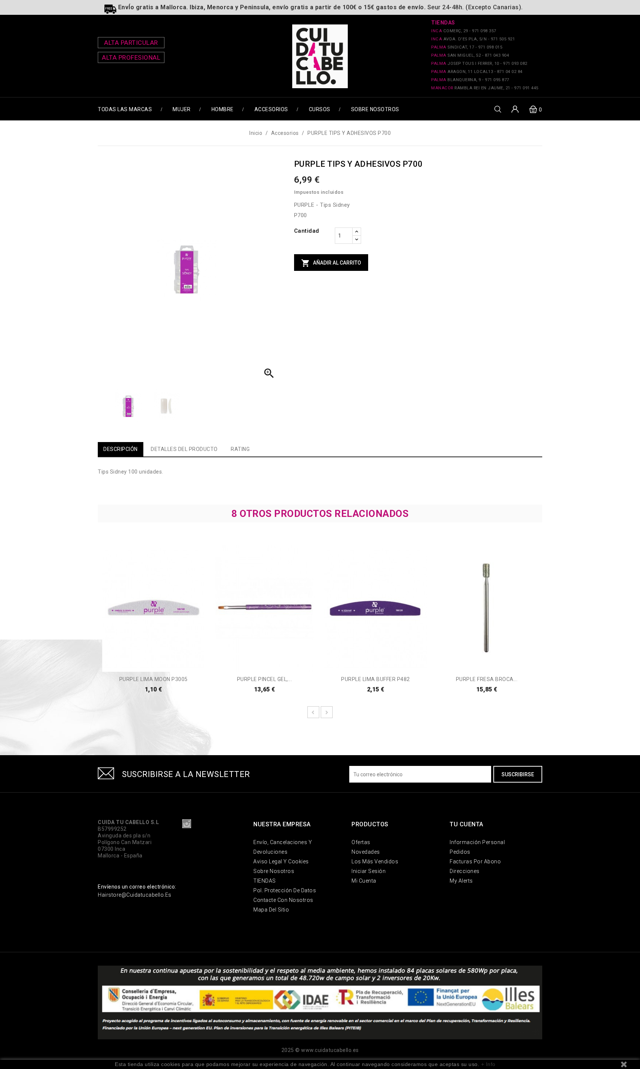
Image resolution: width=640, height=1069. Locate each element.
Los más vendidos (374, 861)
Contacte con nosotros (283, 900)
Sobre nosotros (375, 109)
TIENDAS (264, 881)
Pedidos (460, 852)
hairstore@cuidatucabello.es (134, 895)
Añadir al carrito (331, 263)
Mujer (182, 109)
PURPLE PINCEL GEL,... (264, 679)
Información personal (477, 842)
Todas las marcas (125, 109)
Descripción (120, 449)
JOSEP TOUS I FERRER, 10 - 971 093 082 (479, 63)
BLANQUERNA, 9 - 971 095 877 (470, 79)
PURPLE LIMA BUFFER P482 (375, 679)
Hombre (222, 109)
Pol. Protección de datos (284, 890)
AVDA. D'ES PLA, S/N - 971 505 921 (473, 39)
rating (240, 449)
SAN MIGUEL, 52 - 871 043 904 (470, 55)
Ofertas (360, 842)
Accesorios (271, 109)
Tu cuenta (466, 824)
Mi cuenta (363, 881)
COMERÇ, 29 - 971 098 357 (463, 31)
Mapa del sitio (271, 910)
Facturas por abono (475, 861)
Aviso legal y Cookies (281, 861)
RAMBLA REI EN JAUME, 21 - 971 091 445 (485, 88)
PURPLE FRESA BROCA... (487, 679)
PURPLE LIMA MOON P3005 (153, 679)
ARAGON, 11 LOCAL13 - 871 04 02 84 (477, 71)
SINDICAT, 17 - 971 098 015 (466, 47)
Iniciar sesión (368, 871)
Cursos (319, 109)
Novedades (365, 852)
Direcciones (465, 871)
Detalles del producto (184, 449)
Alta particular (131, 42)
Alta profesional (131, 57)
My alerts (461, 881)
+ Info (488, 1064)
